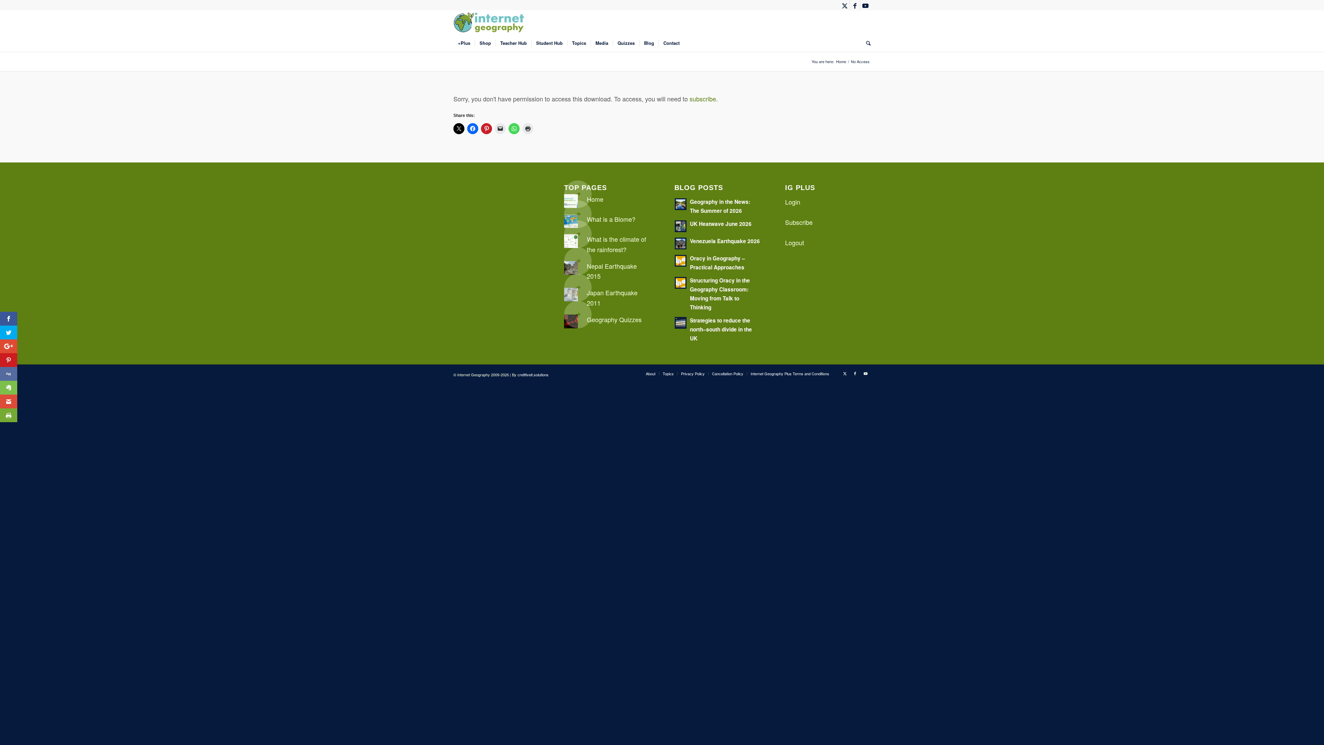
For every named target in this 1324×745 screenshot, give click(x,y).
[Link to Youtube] (865, 5)
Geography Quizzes (614, 319)
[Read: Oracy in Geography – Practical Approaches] (680, 261)
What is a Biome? (611, 219)
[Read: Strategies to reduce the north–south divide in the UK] (680, 323)
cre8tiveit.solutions (533, 374)
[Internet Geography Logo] (489, 22)
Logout (794, 242)
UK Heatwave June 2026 (721, 224)
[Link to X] (845, 5)
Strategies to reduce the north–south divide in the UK (721, 329)
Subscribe (799, 222)
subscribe (703, 98)
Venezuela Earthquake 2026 (725, 241)
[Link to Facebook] (855, 5)
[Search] (866, 43)
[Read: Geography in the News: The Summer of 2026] (680, 204)
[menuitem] (464, 43)
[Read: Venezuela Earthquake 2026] (680, 243)
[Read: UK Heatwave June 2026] (680, 226)
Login (792, 201)
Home (595, 199)
